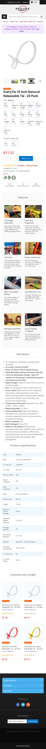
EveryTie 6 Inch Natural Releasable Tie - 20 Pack (11, 606)
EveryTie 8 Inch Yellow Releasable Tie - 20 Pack (33, 648)
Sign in (25, 2)
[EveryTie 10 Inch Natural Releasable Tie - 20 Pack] (23, 55)
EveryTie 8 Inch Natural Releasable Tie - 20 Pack (33, 606)
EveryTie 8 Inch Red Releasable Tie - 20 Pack (11, 648)
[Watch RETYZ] (31, 81)
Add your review (32, 165)
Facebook (18, 705)
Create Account (14, 2)
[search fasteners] (41, 16)
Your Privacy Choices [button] (23, 746)
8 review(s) (21, 165)
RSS (28, 705)
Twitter (23, 705)
